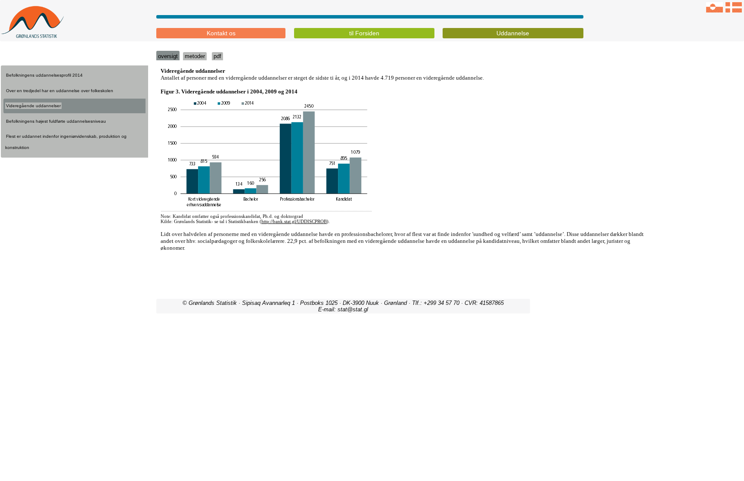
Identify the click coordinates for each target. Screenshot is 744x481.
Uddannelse (512, 33)
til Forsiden (364, 33)
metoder (195, 56)
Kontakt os (221, 33)
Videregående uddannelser (33, 105)
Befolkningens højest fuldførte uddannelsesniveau (56, 121)
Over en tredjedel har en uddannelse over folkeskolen (59, 90)
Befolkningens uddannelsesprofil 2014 (44, 75)
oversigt (168, 56)
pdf (217, 56)
